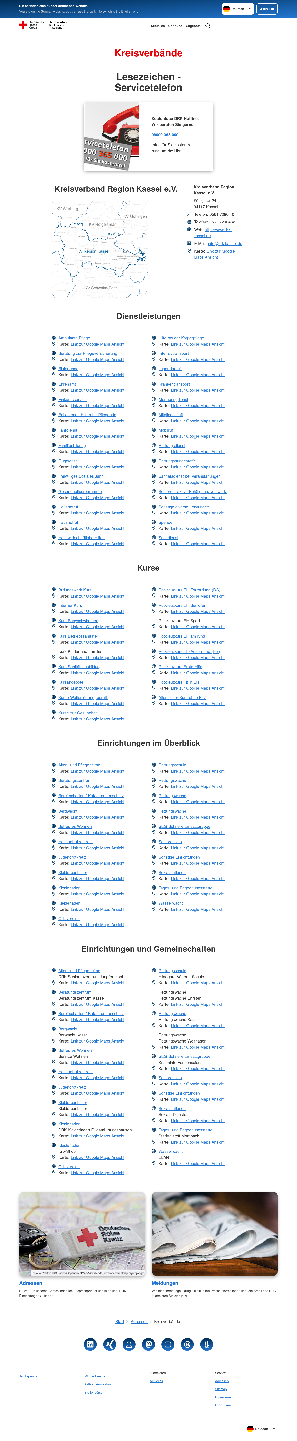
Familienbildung (72, 445)
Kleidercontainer (72, 872)
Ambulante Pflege (74, 338)
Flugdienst (67, 461)
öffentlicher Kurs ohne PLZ (182, 697)
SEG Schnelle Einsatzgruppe (184, 826)
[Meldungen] (215, 1234)
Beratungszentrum (75, 780)
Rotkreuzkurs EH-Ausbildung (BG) (189, 651)
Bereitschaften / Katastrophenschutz (91, 795)
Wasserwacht (171, 903)
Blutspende (68, 368)
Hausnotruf (68, 507)
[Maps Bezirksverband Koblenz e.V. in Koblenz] (129, 1344)
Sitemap (221, 1389)
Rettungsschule (172, 765)
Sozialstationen (172, 872)
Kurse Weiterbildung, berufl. (83, 697)
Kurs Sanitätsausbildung (80, 666)
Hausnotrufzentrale (75, 841)
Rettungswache (172, 780)
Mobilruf (166, 430)
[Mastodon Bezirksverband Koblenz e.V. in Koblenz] (148, 1344)
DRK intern (223, 1405)
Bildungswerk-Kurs (75, 590)
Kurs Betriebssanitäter (78, 636)
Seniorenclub (170, 841)
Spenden (167, 522)
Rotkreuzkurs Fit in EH (179, 682)
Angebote (193, 25)
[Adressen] (82, 1234)
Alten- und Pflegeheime (79, 765)
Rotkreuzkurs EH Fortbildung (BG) (189, 590)
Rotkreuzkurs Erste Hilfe (180, 666)
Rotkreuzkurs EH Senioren (182, 605)
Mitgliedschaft (171, 414)
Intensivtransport (174, 353)
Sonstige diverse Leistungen (184, 507)
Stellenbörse (93, 1392)
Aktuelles (158, 25)
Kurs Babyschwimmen (78, 620)
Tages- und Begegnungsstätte (185, 888)
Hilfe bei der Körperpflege (181, 338)
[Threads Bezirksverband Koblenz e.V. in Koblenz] (187, 1344)
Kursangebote (70, 682)
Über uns (175, 25)
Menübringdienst (173, 399)
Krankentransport (174, 384)
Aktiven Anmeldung (98, 1384)
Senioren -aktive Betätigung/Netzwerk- (193, 491)
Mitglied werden (95, 1376)
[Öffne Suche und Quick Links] (208, 26)
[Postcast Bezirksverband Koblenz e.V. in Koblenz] (206, 1344)
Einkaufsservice (72, 399)
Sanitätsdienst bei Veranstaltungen (190, 476)
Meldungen (165, 1282)
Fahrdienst (67, 430)
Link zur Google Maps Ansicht (214, 254)
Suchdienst (168, 537)
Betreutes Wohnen (75, 826)
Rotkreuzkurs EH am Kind (182, 636)
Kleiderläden (69, 888)
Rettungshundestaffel (178, 461)
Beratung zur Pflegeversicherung (87, 353)
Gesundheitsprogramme (80, 491)
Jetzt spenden (29, 1376)
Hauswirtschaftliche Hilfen (81, 537)
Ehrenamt (67, 384)
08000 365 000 (165, 134)
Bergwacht (67, 811)
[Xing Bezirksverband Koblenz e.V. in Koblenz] (109, 1344)
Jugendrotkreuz (72, 857)
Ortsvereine (69, 918)
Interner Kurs (70, 605)
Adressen (30, 1282)
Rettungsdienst (172, 445)
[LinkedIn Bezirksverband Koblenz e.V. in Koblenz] (90, 1344)
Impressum (223, 1397)
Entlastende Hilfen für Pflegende (87, 414)
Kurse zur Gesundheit (78, 713)
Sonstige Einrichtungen (179, 857)
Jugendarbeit (170, 368)
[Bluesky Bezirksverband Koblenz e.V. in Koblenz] (167, 1344)
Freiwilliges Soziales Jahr (80, 476)
